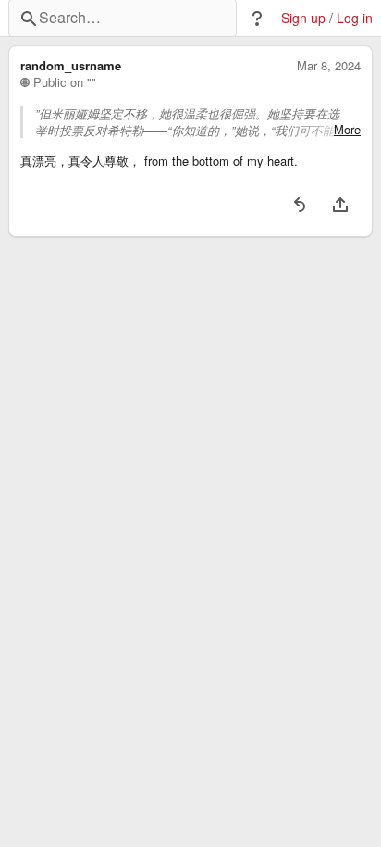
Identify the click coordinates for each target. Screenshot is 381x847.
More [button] (347, 129)
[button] (257, 18)
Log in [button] (355, 18)
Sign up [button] (303, 18)
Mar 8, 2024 (329, 65)
